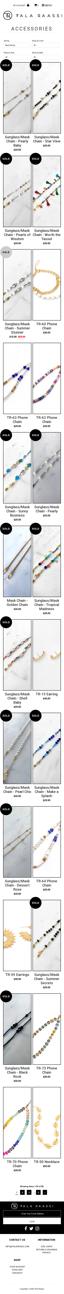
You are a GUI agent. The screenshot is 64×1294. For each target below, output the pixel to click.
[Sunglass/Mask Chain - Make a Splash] (47, 731)
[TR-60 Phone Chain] (47, 270)
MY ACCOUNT (19, 5)
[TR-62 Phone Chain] (47, 361)
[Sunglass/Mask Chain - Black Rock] (17, 1012)
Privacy (46, 1252)
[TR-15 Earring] (47, 637)
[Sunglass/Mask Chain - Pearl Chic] (17, 731)
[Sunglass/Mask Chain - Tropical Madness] (47, 544)
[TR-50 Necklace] (47, 1104)
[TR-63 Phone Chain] (17, 361)
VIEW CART (17, 1269)
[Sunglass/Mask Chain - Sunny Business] (17, 450)
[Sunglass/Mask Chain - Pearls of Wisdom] (17, 174)
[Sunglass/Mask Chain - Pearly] (47, 456)
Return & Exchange (46, 1249)
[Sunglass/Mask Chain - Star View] (47, 81)
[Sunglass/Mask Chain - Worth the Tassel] (47, 175)
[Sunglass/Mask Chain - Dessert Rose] (17, 825)
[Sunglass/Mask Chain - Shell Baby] (17, 638)
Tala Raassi (39, 1288)
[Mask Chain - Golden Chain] (17, 550)
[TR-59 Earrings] (17, 917)
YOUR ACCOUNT (17, 1266)
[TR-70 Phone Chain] (17, 1105)
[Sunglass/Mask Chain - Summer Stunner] (17, 268)
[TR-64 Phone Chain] (47, 825)
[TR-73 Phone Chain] (47, 1012)
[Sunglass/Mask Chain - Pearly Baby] (17, 81)
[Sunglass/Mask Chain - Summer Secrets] (47, 918)
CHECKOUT (17, 1272)
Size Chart (47, 1246)
